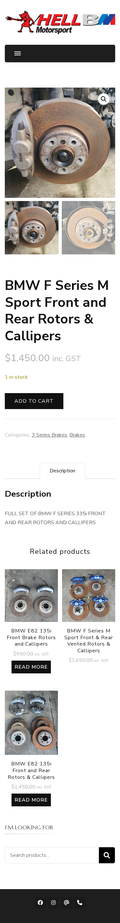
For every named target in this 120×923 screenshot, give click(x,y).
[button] (103, 99)
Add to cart (34, 401)
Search (107, 855)
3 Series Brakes (49, 434)
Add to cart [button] (89, 606)
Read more (31, 667)
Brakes (77, 434)
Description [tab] (62, 470)
